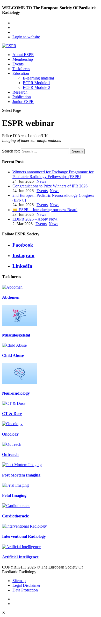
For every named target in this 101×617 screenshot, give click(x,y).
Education (20, 73)
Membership (22, 59)
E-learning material (38, 78)
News (41, 181)
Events (18, 64)
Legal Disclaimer (26, 585)
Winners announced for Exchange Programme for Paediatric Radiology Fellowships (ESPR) (52, 174)
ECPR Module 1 (36, 83)
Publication (21, 97)
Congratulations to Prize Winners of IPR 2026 (50, 186)
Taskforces (21, 68)
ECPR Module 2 (36, 87)
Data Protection (25, 590)
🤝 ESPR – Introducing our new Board (44, 209)
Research (19, 92)
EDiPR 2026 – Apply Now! (35, 219)
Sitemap (19, 580)
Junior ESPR (23, 101)
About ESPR (23, 54)
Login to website (26, 37)
